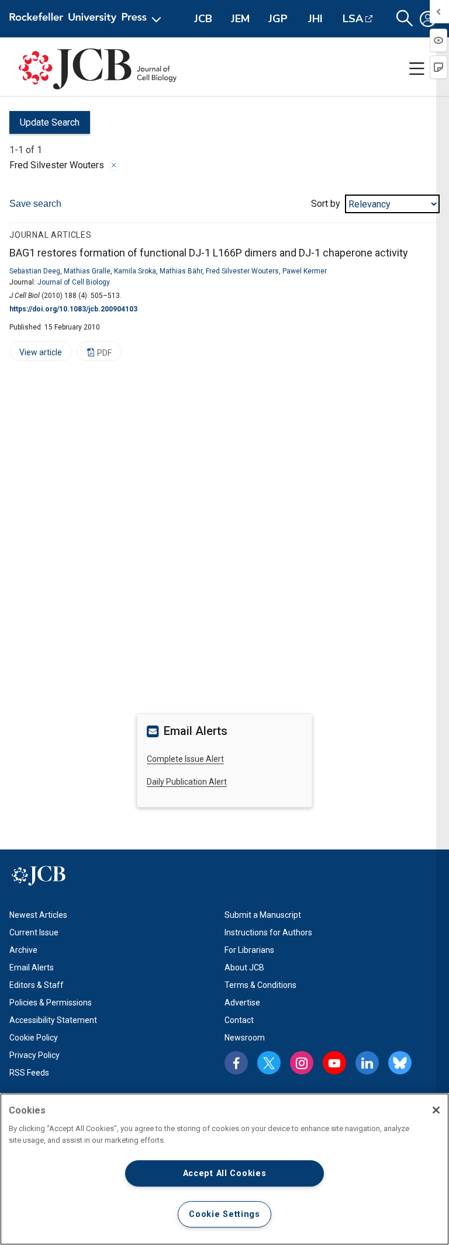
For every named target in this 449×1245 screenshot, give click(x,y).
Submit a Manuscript (262, 915)
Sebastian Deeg (34, 271)
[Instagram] (301, 1062)
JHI (315, 19)
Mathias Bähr (181, 271)
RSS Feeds (29, 1072)
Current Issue (33, 932)
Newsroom (244, 1037)
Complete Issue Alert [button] (185, 759)
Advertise (242, 1002)
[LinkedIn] (367, 1062)
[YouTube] (334, 1062)
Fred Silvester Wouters (242, 271)
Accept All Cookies (225, 1173)
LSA (353, 19)
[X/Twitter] (269, 1062)
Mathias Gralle (87, 271)
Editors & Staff (36, 985)
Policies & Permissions (50, 1002)
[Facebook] (236, 1062)
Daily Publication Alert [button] (187, 781)
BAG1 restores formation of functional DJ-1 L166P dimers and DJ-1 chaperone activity (208, 253)
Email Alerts (31, 967)
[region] (224, 1169)
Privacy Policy (34, 1055)
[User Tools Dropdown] (428, 18)
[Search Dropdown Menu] (404, 18)
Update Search (44, 125)
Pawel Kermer (304, 271)
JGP (278, 19)
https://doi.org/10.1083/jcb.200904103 (73, 309)
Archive (23, 950)
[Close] (114, 165)
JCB (203, 19)
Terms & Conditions (260, 985)
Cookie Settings (224, 1214)
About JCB (244, 967)
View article (35, 354)
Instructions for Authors (268, 932)
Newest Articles (38, 915)
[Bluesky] (400, 1062)
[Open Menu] (87, 18)
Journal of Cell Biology (73, 282)
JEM (240, 19)
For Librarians (249, 950)
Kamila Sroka (135, 271)
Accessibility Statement (53, 1020)
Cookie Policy (33, 1037)
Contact (239, 1020)
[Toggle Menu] (416, 69)
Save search (35, 204)
